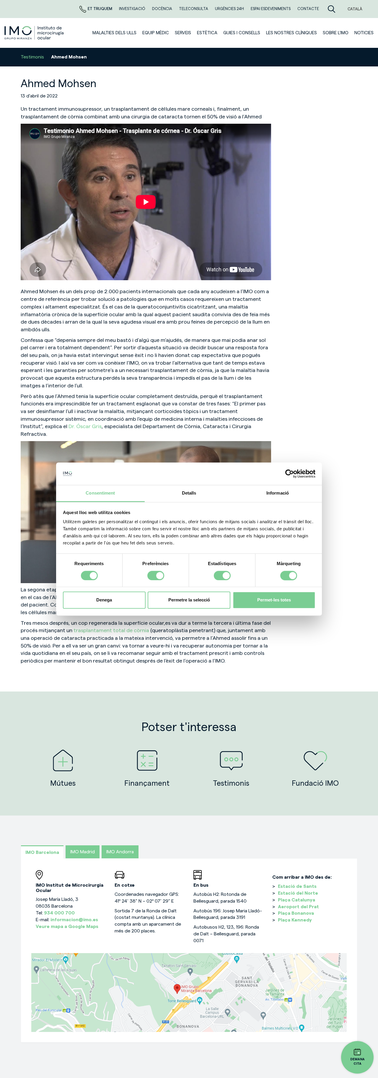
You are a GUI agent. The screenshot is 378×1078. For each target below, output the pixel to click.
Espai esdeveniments (271, 9)
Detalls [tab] (189, 493)
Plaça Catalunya (296, 900)
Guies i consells (241, 33)
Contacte (308, 9)
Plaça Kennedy (295, 920)
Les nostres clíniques (291, 33)
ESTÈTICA (207, 33)
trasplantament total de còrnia (111, 630)
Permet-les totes (274, 600)
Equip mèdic (155, 33)
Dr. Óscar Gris (85, 426)
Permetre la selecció (189, 600)
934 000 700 (59, 913)
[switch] (155, 575)
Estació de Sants (297, 886)
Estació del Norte (298, 893)
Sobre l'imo (335, 33)
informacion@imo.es (74, 919)
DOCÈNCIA (162, 9)
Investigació (132, 9)
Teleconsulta (194, 9)
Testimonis (32, 57)
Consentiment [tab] (100, 493)
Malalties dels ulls (114, 33)
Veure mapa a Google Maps (67, 926)
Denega (104, 600)
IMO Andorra (120, 851)
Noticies (364, 33)
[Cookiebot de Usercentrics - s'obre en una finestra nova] (289, 473)
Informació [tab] (277, 493)
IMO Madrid (82, 851)
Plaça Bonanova (296, 913)
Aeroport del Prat (298, 906)
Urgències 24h (230, 9)
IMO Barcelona (42, 852)
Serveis (183, 33)
